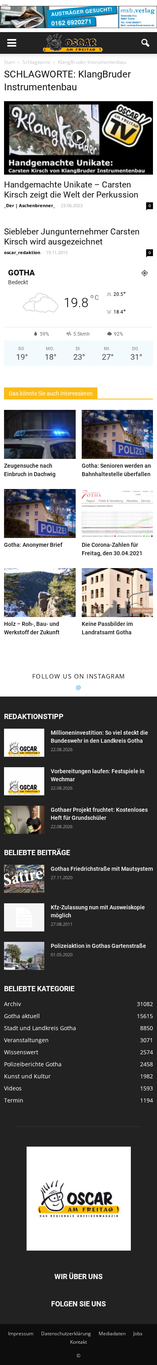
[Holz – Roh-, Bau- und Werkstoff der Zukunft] (40, 592)
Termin (13, 1100)
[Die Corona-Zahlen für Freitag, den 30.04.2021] (117, 513)
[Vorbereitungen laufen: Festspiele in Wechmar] (24, 781)
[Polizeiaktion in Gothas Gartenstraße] (24, 956)
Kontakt (78, 1342)
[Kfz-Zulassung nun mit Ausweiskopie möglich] (24, 917)
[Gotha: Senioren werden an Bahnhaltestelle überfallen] (117, 434)
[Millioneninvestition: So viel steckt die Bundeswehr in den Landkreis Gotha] (24, 743)
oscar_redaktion (22, 252)
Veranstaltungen (26, 1040)
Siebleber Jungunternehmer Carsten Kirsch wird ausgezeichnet (72, 237)
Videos (13, 1088)
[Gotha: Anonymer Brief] (40, 513)
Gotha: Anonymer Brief (33, 545)
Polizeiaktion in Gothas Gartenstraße (98, 946)
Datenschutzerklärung (66, 1333)
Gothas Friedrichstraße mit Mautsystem (102, 869)
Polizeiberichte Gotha (33, 1064)
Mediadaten (112, 1333)
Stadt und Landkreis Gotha (40, 1028)
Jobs (138, 1333)
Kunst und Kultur (27, 1076)
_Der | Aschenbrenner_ (29, 205)
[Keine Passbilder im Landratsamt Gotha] (117, 592)
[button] (145, 43)
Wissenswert (21, 1052)
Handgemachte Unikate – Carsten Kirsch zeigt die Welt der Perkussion (71, 190)
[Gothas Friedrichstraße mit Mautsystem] (24, 879)
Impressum (20, 1333)
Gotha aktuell (22, 1016)
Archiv (12, 1004)
